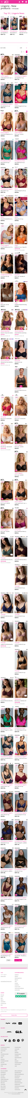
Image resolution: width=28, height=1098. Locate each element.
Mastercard (20, 1023)
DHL (9, 1032)
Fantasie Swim (4, 1064)
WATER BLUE (8, 17)
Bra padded (3, 1074)
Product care (3, 1003)
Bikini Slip (3, 1082)
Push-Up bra (17, 1089)
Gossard (16, 1060)
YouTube (9, 1041)
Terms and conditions (19, 988)
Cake (16, 1066)
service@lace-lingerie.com (6, 981)
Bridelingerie (17, 1084)
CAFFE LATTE (9, 763)
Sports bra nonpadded (19, 1086)
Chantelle (17, 1055)
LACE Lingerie (17, 1064)
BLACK (21, 83)
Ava (1, 1052)
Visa (14, 1023)
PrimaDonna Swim (4, 1054)
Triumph (2, 1055)
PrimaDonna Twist (4, 1060)
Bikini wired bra (4, 1081)
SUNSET (20, 84)
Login (19, 2)
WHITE (23, 83)
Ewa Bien (16, 1052)
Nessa (16, 1050)
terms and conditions (16, 1093)
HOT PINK (20, 83)
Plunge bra (17, 1077)
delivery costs (20, 1092)
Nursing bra (3, 1087)
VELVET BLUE (6, 763)
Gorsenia (3, 1059)
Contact (16, 983)
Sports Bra (3, 1084)
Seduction (3, 1089)
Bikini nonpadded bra (19, 1074)
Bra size (2, 994)
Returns (16, 979)
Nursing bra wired (18, 1082)
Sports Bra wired (18, 1079)
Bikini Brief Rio (18, 1081)
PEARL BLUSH (24, 83)
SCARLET (7, 763)
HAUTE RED (25, 83)
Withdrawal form (18, 978)
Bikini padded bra (18, 1070)
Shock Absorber (18, 1057)
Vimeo (5, 1041)
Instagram (18, 1041)
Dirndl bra (17, 1087)
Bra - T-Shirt (3, 1086)
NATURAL (8, 763)
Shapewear (3, 1001)
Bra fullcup (3, 1077)
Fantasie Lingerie (18, 1062)
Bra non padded (4, 1070)
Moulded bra (17, 1075)
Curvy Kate (17, 1049)
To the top (25, 1090)
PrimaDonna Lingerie (5, 1047)
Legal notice (17, 989)
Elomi (2, 1057)
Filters (4, 48)
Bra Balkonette (18, 1072)
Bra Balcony (3, 1072)
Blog (2, 1005)
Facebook (14, 1041)
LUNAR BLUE (21, 84)
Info (23, 250)
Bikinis (2, 1000)
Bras (2, 998)
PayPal (8, 1023)
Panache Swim (18, 1047)
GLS (19, 1032)
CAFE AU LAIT (22, 83)
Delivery (16, 976)
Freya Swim (3, 1050)
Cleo (16, 1059)
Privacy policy (17, 986)
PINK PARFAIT (6, 764)
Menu (2, 2)
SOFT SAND (12, 763)
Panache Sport (18, 1054)
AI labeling (17, 984)
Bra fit (2, 996)
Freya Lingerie (4, 1048)
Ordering (17, 974)
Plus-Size (2, 1075)
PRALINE (26, 83)
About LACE (3, 976)
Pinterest (22, 1041)
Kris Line (2, 1062)
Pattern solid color (4, 1079)
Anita (2, 1065)
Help (16, 981)
